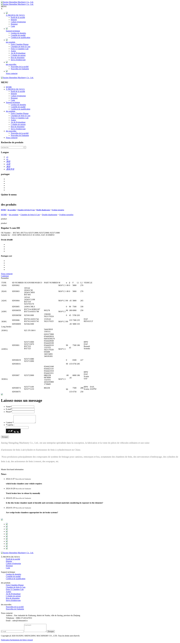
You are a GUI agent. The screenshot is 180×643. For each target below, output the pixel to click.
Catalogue (5, 276)
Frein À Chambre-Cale (20, 49)
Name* (9, 407)
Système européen (58, 210)
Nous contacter (12, 73)
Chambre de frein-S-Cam (20, 46)
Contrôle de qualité (18, 35)
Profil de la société (18, 17)
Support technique (13, 31)
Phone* (9, 412)
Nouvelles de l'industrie (20, 69)
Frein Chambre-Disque (20, 44)
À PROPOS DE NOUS (15, 15)
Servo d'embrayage (18, 60)
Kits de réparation (17, 57)
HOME (9, 87)
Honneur (14, 24)
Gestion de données (18, 33)
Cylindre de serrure (18, 55)
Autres (13, 51)
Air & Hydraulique (18, 53)
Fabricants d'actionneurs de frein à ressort (17, 640)
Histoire (14, 20)
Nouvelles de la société (20, 67)
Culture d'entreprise (18, 22)
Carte (13, 26)
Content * (9, 422)
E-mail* (9, 409)
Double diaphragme (43, 210)
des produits (10, 42)
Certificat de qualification (20, 37)
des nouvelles (11, 64)
